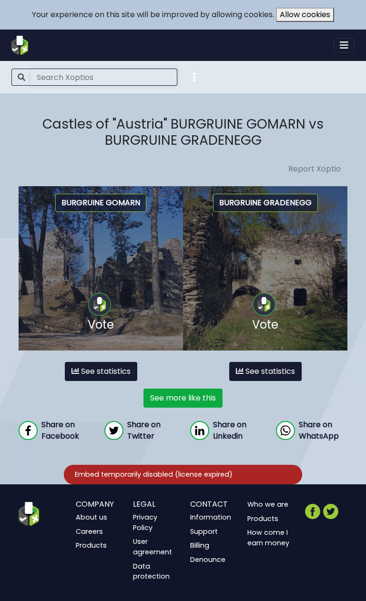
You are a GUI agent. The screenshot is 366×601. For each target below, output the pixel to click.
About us (91, 517)
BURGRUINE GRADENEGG (265, 202)
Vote (101, 324)
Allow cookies (305, 14)
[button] (194, 77)
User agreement (152, 547)
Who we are (267, 504)
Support (204, 531)
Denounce (207, 559)
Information (210, 517)
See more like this (183, 397)
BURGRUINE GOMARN (100, 202)
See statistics (105, 371)
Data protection (151, 571)
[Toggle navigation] (344, 45)
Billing (199, 546)
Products (91, 546)
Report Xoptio (314, 168)
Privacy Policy (145, 522)
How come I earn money (268, 538)
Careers (89, 531)
